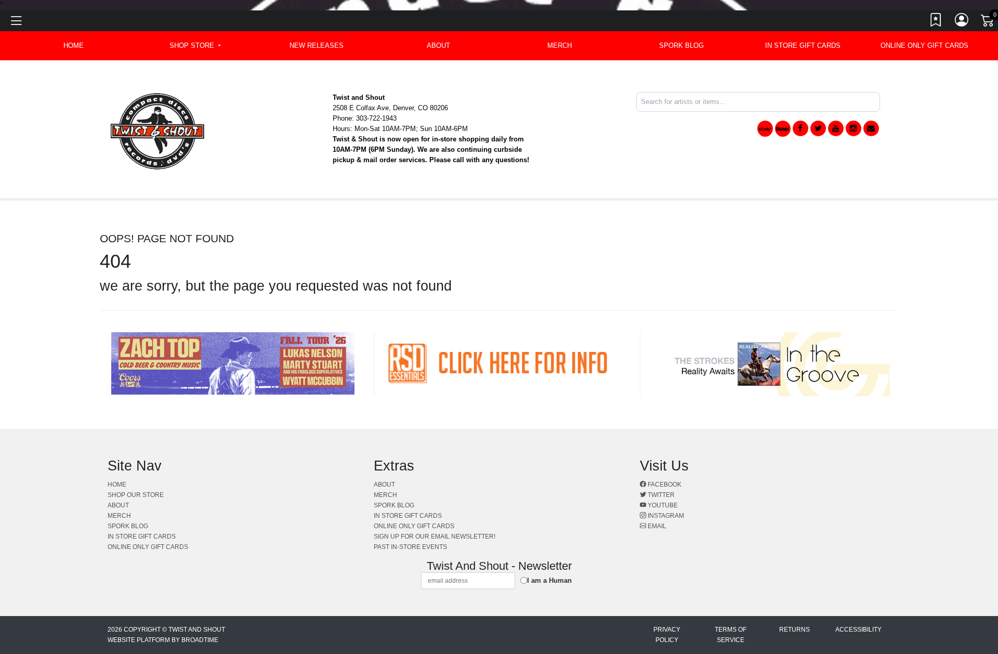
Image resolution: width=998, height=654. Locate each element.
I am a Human (549, 580)
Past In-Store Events (410, 547)
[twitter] (818, 128)
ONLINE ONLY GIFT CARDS (924, 45)
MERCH (559, 45)
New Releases (317, 45)
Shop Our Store (136, 495)
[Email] (871, 128)
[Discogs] (783, 129)
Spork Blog (681, 45)
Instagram (665, 515)
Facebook (663, 484)
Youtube (662, 505)
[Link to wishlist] (936, 22)
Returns (794, 629)
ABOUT (438, 45)
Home (117, 484)
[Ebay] (765, 129)
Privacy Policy (666, 635)
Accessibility (858, 629)
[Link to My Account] (962, 22)
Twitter (660, 495)
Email (656, 526)
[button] (195, 45)
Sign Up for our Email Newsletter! (434, 536)
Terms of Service (730, 635)
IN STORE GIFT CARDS (803, 45)
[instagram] (853, 128)
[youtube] (836, 128)
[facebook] (800, 128)
